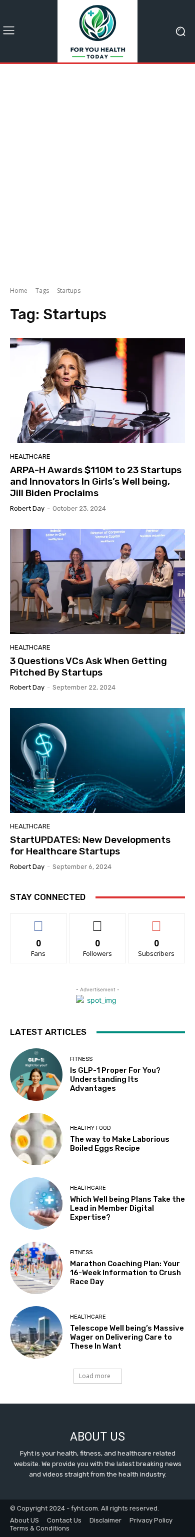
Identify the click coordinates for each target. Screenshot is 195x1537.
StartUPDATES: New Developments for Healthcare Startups (90, 845)
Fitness (81, 1059)
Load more (94, 1376)
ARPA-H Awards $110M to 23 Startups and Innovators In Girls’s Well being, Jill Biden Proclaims (96, 481)
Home (19, 290)
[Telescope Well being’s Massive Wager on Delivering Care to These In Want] (36, 1332)
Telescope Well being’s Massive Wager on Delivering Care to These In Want (127, 1337)
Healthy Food (90, 1128)
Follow (98, 921)
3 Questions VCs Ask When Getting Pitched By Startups (88, 666)
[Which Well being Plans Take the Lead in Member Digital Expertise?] (36, 1203)
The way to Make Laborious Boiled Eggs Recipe (120, 1144)
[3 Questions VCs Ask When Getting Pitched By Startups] (97, 581)
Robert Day (27, 508)
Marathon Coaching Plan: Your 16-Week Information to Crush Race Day (125, 1272)
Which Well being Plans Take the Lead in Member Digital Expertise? (127, 1208)
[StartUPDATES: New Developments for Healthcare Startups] (97, 760)
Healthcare (30, 456)
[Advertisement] (97, 171)
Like (38, 921)
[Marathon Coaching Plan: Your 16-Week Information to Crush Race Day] (36, 1268)
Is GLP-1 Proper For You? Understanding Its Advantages (115, 1079)
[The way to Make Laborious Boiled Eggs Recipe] (36, 1139)
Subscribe (156, 921)
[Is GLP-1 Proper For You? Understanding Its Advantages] (36, 1074)
